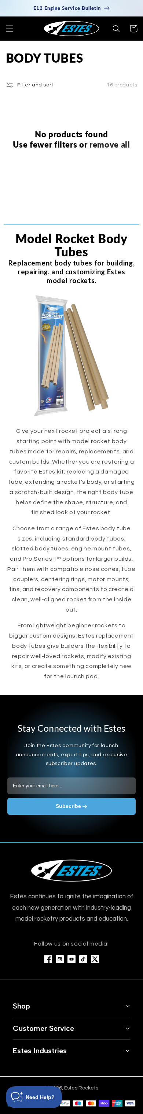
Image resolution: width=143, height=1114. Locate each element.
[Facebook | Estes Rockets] (48, 959)
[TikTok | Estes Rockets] (83, 959)
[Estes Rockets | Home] (71, 870)
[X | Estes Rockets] (95, 959)
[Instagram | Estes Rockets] (60, 959)
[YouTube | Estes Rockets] (71, 959)
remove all (109, 144)
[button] (9, 28)
